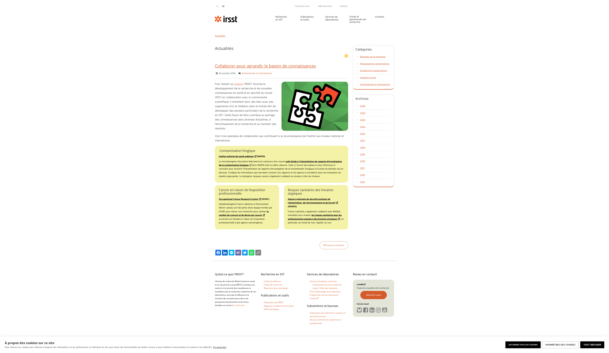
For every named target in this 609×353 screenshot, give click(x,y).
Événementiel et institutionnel (256, 73)
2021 (362, 140)
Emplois (343, 6)
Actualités (220, 35)
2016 (362, 175)
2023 (362, 127)
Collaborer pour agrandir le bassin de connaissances (265, 66)
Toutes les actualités (334, 245)
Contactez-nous (302, 6)
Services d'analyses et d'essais (323, 281)
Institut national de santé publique (236, 156)
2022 (362, 133)
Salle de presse (325, 6)
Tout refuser (592, 345)
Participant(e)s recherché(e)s (374, 63)
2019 (362, 154)
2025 (362, 113)
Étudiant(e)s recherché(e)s (373, 70)
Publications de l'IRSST (273, 302)
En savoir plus (219, 347)
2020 (362, 147)
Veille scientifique (271, 309)
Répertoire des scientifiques (276, 288)
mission (238, 83)
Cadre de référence (272, 281)
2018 (362, 161)
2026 (362, 106)
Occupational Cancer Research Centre (238, 199)
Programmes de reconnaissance (324, 295)
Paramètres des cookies (560, 345)
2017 (362, 168)
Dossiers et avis (368, 77)
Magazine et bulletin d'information (279, 306)
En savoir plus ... (239, 305)
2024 (362, 120)
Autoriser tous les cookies (523, 345)
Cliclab (313, 298)
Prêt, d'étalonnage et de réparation (325, 291)
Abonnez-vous (373, 294)
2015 (362, 182)
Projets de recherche (273, 284)
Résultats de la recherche (373, 56)
